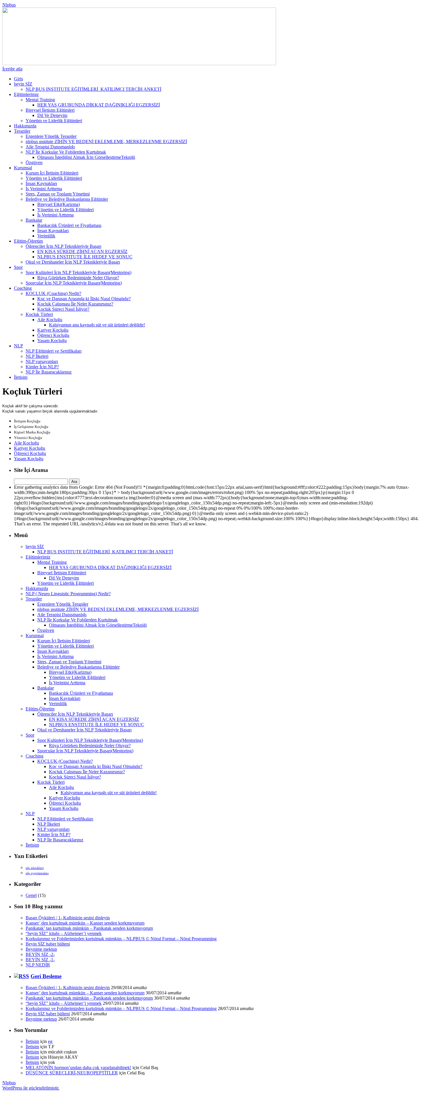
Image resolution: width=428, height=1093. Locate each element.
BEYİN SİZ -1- (40, 959)
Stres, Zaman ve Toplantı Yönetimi (58, 193)
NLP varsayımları (42, 361)
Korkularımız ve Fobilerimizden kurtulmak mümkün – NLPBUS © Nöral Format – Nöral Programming (121, 938)
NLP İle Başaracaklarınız (49, 371)
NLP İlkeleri (37, 356)
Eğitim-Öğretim (28, 241)
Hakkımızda (25, 125)
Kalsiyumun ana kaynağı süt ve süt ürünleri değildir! (97, 324)
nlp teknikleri (35, 868)
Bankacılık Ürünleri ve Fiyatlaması (69, 225)
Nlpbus (9, 4)
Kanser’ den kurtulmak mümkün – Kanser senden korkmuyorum (85, 922)
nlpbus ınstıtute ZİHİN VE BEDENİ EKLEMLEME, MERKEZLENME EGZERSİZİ (106, 141)
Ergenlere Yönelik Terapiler (51, 136)
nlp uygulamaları (37, 873)
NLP (18, 345)
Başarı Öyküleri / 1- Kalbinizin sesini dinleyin (68, 917)
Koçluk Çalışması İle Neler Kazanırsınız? (75, 303)
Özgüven (34, 162)
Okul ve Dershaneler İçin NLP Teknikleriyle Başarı (73, 262)
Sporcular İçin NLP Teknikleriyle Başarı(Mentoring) (74, 282)
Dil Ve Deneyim (52, 115)
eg (50, 1041)
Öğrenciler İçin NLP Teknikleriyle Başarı (63, 246)
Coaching (23, 288)
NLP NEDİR (38, 964)
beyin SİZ (23, 83)
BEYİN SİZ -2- (40, 954)
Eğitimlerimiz (26, 94)
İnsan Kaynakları (41, 183)
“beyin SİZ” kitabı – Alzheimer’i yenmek (64, 933)
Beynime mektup (41, 949)
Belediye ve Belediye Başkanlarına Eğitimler (67, 199)
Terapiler (22, 131)
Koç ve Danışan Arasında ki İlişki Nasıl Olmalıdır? (84, 298)
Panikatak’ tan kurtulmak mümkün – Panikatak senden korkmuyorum (89, 928)
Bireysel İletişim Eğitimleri (50, 110)
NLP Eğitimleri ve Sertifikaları (54, 351)
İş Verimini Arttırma (44, 188)
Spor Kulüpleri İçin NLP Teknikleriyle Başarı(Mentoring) (78, 272)
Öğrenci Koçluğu (53, 335)
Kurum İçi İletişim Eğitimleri (52, 172)
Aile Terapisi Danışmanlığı (50, 146)
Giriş (18, 78)
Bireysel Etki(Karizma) (58, 204)
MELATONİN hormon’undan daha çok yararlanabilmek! (78, 1067)
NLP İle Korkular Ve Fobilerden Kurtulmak (66, 152)
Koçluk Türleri (39, 314)
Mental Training (40, 99)
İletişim (20, 377)
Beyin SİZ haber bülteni (48, 943)
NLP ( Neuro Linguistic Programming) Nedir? (68, 593)
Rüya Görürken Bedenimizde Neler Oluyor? (78, 277)
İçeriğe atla (12, 68)
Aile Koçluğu (49, 319)
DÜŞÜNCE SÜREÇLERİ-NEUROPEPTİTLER (72, 1072)
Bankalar (34, 220)
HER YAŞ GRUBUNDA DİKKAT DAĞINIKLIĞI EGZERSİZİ (98, 104)
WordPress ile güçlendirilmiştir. (30, 1087)
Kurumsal (23, 167)
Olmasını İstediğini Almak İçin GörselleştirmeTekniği (86, 157)
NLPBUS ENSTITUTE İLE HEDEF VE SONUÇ (84, 256)
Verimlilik (46, 235)
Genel (31, 895)
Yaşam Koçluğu (52, 340)
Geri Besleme (46, 976)
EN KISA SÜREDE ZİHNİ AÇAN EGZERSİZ (82, 251)
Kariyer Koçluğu (52, 330)
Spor (18, 267)
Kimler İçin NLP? (42, 366)
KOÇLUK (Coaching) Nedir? (53, 293)
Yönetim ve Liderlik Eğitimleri (54, 120)
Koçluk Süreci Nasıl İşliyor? (63, 309)
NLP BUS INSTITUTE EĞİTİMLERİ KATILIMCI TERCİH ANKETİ (93, 89)
